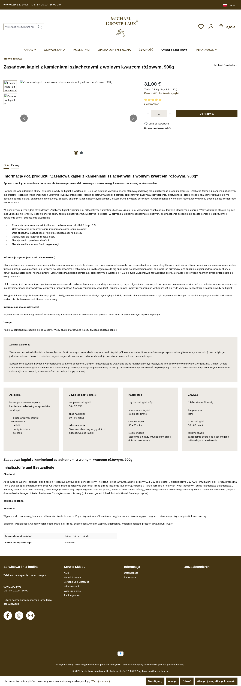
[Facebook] (8, 615)
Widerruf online (72, 591)
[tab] (6, 165)
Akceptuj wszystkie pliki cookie (216, 681)
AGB (66, 572)
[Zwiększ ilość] (170, 113)
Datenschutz (131, 572)
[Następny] (133, 118)
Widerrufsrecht (72, 586)
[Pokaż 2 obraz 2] (81, 152)
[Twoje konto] (211, 27)
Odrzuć (187, 681)
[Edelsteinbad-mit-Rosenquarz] (78, 118)
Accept (172, 681)
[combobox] (20, 26)
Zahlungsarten (72, 595)
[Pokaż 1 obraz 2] (76, 152)
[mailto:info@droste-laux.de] (30, 615)
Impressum (130, 577)
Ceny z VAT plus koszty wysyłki (161, 93)
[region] (70, 118)
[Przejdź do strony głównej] (122, 27)
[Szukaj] (40, 26)
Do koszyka (207, 113)
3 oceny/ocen (151, 103)
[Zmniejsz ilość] (148, 113)
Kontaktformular (73, 577)
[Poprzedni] (24, 118)
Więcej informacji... (101, 681)
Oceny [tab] (15, 165)
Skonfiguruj (155, 681)
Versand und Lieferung (76, 581)
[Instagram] (19, 615)
